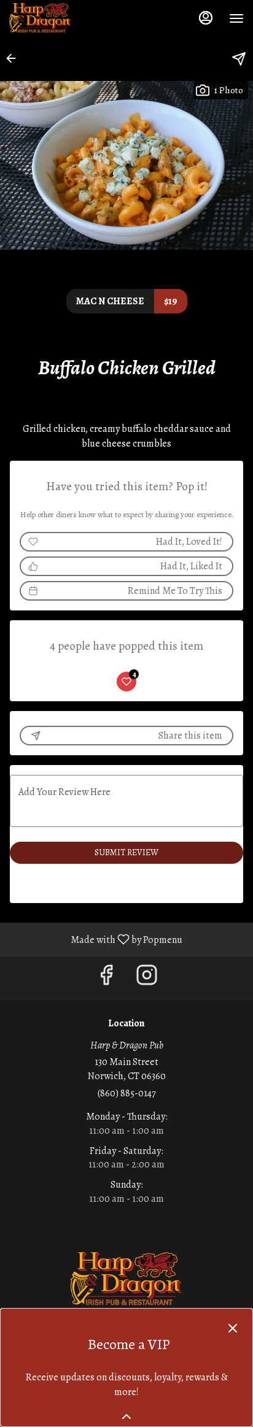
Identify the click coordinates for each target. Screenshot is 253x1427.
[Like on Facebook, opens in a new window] (106, 978)
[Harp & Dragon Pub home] (64, 18)
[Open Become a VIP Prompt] (126, 1416)
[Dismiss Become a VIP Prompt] (232, 1328)
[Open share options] (239, 59)
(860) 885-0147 (127, 1093)
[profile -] (205, 17)
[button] (14, 58)
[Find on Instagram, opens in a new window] (147, 978)
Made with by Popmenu (95, 939)
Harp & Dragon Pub (126, 1279)
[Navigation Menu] (236, 18)
